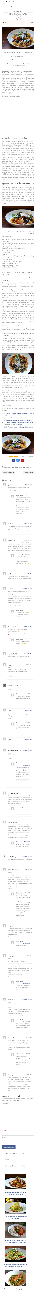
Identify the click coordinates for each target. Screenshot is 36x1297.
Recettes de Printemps (20, 65)
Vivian (10, 574)
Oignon (9, 467)
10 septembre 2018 (26, 809)
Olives (13, 467)
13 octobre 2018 (26, 822)
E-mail (4, 1130)
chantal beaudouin (14, 750)
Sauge (24, 467)
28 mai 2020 (27, 1053)
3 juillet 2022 (26, 1074)
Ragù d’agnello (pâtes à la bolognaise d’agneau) (18, 427)
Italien (6, 467)
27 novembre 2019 (26, 1021)
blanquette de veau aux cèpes (15, 418)
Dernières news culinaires (22, 61)
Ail (3, 467)
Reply (31, 484)
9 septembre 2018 (25, 793)
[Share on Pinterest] (22, 462)
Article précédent (8, 472)
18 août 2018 (26, 685)
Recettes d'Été (26, 63)
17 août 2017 (26, 540)
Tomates (27, 467)
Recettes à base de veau (8, 63)
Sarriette (20, 467)
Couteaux (8, 60)
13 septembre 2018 (26, 765)
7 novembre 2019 (26, 925)
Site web (4, 1137)
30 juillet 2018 (26, 653)
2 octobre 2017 (26, 573)
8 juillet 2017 (26, 523)
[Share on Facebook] (13, 462)
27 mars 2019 (26, 869)
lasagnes (20, 424)
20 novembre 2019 (26, 943)
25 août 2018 (27, 693)
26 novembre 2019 (25, 999)
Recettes (31, 61)
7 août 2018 (27, 664)
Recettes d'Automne (18, 63)
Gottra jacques (13, 793)
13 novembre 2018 (25, 856)
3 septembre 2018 (25, 750)
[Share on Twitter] (18, 462)
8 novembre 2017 (26, 588)
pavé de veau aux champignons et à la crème (19, 422)
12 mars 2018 (27, 638)
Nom (3, 1123)
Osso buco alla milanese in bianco (17, 413)
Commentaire (5, 1103)
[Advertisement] (18, 116)
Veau (30, 467)
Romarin (16, 467)
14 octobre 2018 (27, 841)
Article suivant (28, 472)
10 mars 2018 (26, 626)
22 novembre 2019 (25, 955)
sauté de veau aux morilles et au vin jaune (19, 420)
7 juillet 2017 (26, 484)
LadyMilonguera (13, 857)
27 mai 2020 (26, 1037)
